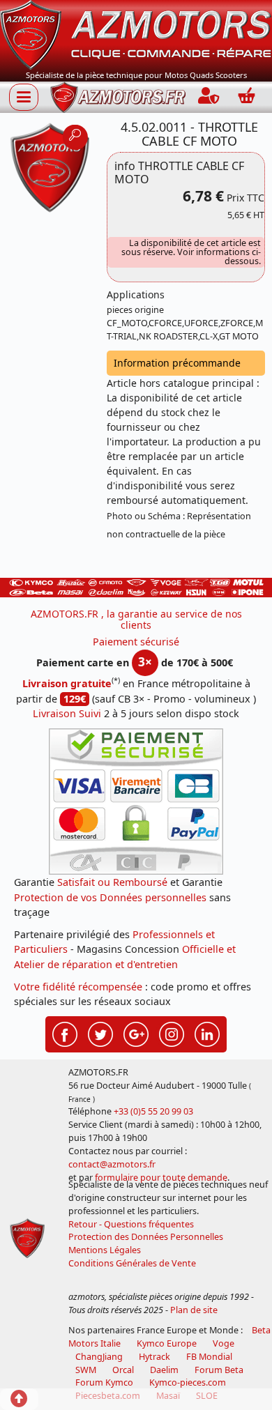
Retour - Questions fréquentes (131, 1224)
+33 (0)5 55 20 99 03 (153, 1111)
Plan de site (194, 1310)
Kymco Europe (167, 1343)
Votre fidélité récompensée (78, 986)
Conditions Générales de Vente (132, 1263)
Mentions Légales (104, 1250)
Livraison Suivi (67, 713)
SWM (85, 1370)
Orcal (123, 1370)
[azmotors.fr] (118, 97)
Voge (223, 1343)
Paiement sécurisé (136, 641)
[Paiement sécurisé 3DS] (136, 801)
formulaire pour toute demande (161, 1177)
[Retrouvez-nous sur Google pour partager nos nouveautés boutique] (136, 1033)
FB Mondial (209, 1357)
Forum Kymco (104, 1382)
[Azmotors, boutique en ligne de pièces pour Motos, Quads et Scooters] (136, 33)
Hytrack (154, 1357)
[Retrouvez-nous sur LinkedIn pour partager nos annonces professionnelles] (207, 1033)
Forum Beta (219, 1370)
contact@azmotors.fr (112, 1164)
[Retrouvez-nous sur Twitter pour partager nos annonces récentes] (100, 1033)
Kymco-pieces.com (187, 1382)
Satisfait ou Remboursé (112, 882)
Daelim (164, 1370)
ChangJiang (99, 1357)
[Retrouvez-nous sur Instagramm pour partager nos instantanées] (171, 1033)
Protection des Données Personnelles (145, 1237)
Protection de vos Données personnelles (110, 897)
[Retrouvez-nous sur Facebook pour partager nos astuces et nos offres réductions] (64, 1033)
